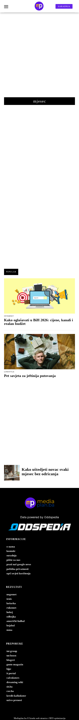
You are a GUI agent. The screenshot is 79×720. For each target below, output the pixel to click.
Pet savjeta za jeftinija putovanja (30, 376)
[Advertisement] (39, 57)
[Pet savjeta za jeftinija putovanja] (39, 351)
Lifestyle (9, 372)
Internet (9, 316)
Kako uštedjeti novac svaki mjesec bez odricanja (45, 471)
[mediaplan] (6, 6)
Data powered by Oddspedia (39, 517)
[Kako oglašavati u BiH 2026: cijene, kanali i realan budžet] (39, 296)
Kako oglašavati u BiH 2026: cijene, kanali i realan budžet (38, 322)
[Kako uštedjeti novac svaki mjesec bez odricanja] (12, 472)
